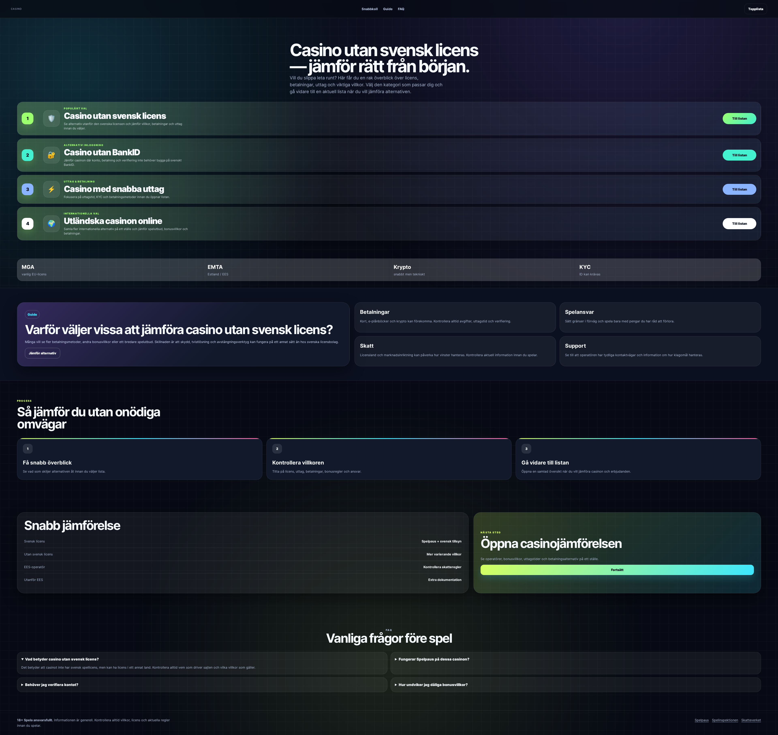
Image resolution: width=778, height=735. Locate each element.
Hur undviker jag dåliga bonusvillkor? (433, 685)
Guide (388, 9)
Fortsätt (617, 570)
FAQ (401, 9)
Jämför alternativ (42, 353)
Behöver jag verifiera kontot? (51, 685)
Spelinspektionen (725, 720)
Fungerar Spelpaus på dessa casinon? (434, 659)
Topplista (755, 9)
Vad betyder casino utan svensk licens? (62, 659)
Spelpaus (702, 720)
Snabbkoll (370, 9)
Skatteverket (751, 720)
